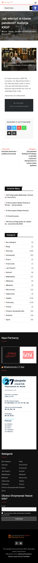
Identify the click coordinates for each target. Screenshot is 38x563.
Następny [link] (32, 149)
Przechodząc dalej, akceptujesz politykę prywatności (16, 514)
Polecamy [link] (10, 302)
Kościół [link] (9, 272)
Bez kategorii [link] (11, 242)
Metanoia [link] (9, 281)
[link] (35, 8)
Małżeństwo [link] (10, 277)
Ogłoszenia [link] (10, 294)
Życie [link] (8, 320)
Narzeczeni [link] (10, 290)
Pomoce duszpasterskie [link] (15, 311)
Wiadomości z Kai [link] (14, 367)
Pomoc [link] (8, 307)
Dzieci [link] (8, 259)
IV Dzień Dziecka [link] (12, 216)
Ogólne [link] (11, 31)
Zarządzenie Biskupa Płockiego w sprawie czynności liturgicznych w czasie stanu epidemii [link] (29, 158)
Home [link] (5, 31)
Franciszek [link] (10, 264)
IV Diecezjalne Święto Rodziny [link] (17, 211)
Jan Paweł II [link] (10, 268)
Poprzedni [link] (6, 149)
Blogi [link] (8, 247)
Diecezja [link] (9, 251)
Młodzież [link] (9, 285)
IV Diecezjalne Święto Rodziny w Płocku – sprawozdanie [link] (17, 204)
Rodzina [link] (9, 315)
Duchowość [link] (10, 255)
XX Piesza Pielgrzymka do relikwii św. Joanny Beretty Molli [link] (18, 223)
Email (3, 506)
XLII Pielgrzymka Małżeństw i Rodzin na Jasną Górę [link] (19, 196)
